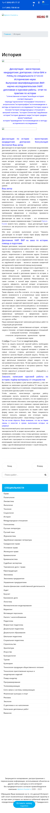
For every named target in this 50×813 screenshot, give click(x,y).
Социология (9, 513)
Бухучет (7, 594)
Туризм (7, 659)
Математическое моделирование (18, 605)
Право (6, 493)
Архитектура (9, 648)
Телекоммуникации (12, 686)
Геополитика (9, 524)
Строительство (10, 644)
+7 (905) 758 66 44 (11, 8)
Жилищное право (11, 551)
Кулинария (8, 663)
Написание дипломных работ (16, 709)
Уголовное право (11, 547)
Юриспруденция (10, 571)
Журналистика (10, 536)
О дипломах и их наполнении (16, 705)
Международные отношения (16, 520)
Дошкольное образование (14, 632)
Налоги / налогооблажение (15, 617)
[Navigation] (42, 16)
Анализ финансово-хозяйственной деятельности (24, 586)
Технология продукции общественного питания (24, 667)
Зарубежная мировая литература (18, 540)
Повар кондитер (10, 678)
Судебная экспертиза (13, 563)
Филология (8, 505)
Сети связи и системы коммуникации (19, 690)
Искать (45, 474)
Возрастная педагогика (13, 625)
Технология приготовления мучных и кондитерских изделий (19, 673)
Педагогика (8, 621)
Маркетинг (8, 609)
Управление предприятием (15, 582)
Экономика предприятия (14, 578)
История (7, 517)
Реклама (7, 697)
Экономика (8, 574)
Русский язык (9, 532)
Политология (9, 497)
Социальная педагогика (14, 640)
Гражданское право (12, 544)
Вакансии (8, 713)
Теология (7, 509)
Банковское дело (11, 598)
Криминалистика (11, 559)
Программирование (12, 682)
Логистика (8, 602)
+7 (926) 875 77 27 (12, 2)
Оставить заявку (24, 804)
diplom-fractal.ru (24, 789)
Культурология (10, 656)
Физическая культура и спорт (16, 694)
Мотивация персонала (13, 613)
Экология (7, 701)
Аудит (6, 590)
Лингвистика (9, 501)
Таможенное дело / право (14, 567)
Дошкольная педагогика (14, 629)
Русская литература (12, 528)
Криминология (10, 555)
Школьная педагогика (13, 636)
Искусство (8, 652)
